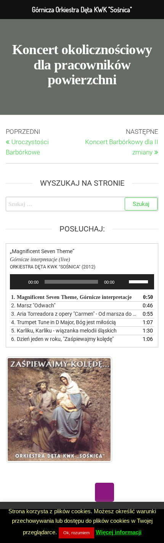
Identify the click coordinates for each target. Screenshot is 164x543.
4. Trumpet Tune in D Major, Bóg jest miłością (63, 322)
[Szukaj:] (82, 204)
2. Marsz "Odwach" (33, 305)
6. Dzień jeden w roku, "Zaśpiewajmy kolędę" (62, 339)
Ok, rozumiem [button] (76, 532)
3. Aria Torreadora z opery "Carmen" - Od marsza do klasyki (74, 314)
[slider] (139, 281)
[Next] (96, 409)
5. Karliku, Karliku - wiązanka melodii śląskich (64, 331)
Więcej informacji (118, 532)
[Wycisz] (123, 282)
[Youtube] (82, 492)
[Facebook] (59, 492)
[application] (82, 281)
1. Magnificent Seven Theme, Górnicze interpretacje (71, 297)
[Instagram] (104, 492)
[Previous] (21, 409)
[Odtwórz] (20, 282)
